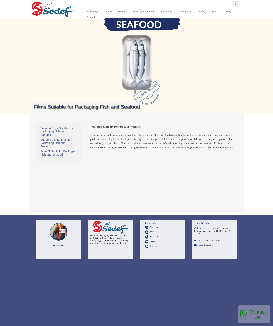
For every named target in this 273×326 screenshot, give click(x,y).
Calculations (184, 11)
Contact (90, 17)
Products (123, 11)
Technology (165, 11)
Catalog (201, 11)
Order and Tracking (143, 11)
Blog (228, 11)
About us (216, 11)
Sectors (108, 11)
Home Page (92, 11)
